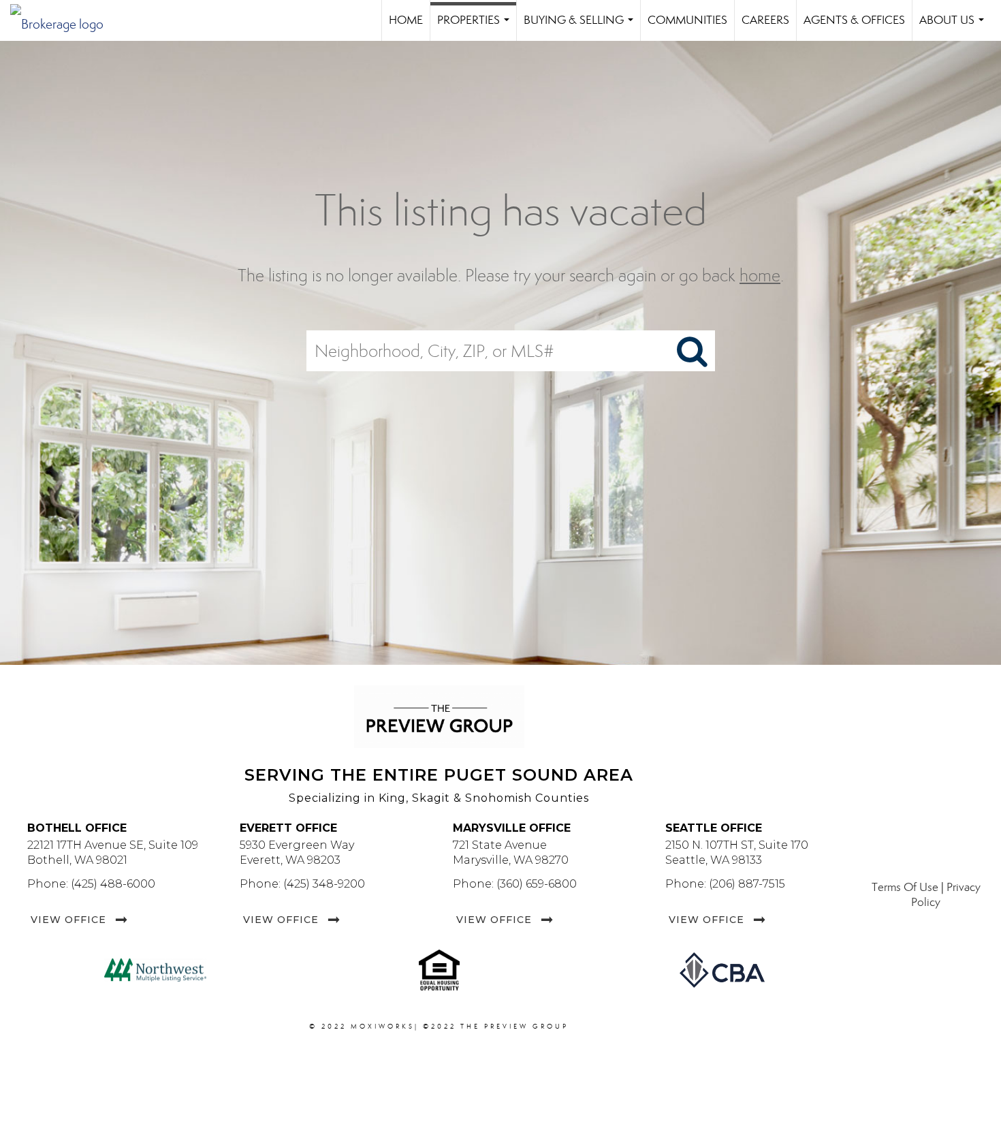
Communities (687, 20)
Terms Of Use (905, 887)
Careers (765, 20)
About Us (954, 27)
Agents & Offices (854, 20)
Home (406, 20)
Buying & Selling (581, 27)
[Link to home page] (63, 20)
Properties (476, 27)
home (760, 275)
